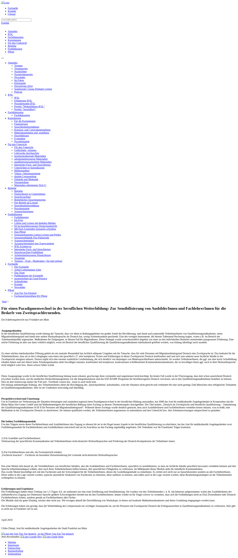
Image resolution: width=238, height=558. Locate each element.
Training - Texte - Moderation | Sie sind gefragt (38, 261)
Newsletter (19, 77)
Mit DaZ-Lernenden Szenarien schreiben (35, 229)
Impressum (13, 545)
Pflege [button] (11, 290)
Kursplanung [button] (14, 118)
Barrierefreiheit (15, 551)
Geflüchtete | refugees (25, 150)
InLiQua (18, 220)
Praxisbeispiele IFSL (24, 103)
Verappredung (21, 182)
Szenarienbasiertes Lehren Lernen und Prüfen (37, 234)
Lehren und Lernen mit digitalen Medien (35, 223)
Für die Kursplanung (24, 121)
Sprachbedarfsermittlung (26, 127)
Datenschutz (14, 548)
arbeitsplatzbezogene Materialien (31, 159)
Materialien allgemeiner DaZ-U (30, 185)
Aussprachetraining (24, 240)
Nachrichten (20, 71)
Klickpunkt (20, 83)
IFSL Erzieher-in (22, 246)
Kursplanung (14, 40)
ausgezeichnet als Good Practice (30, 278)
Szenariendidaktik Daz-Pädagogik (31, 237)
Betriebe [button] (12, 188)
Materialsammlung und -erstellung (31, 132)
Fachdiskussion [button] (15, 112)
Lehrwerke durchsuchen (26, 153)
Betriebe (12, 46)
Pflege (11, 51)
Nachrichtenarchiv (23, 74)
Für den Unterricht (17, 43)
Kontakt (12, 11)
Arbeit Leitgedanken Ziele (27, 269)
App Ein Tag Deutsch (25, 293)
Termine (18, 65)
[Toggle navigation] (2, 58)
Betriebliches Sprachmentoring (30, 199)
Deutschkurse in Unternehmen (29, 194)
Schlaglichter (21, 281)
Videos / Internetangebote (27, 173)
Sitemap (12, 542)
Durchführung (21, 135)
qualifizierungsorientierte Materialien (33, 162)
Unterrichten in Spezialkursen (29, 167)
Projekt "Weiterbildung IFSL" (29, 106)
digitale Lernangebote (25, 176)
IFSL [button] (10, 94)
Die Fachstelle (21, 266)
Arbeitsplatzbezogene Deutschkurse (32, 255)
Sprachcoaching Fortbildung (28, 252)
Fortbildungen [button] (15, 214)
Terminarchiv (21, 68)
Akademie (19, 258)
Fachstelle (13, 8)
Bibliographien (21, 170)
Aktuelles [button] (12, 62)
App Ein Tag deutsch (62, 533)
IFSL (10, 34)
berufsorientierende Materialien (30, 156)
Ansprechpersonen (23, 211)
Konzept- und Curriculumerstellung (32, 129)
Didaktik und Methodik (26, 179)
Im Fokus (19, 80)
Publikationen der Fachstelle (28, 275)
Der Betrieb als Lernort (26, 202)
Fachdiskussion (15, 37)
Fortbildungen (15, 48)
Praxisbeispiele (21, 141)
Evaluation (19, 138)
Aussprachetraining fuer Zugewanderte (34, 243)
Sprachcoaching (22, 197)
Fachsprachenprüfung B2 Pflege (30, 296)
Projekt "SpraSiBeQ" (25, 109)
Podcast (18, 92)
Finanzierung (21, 124)
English (5, 23)
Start (4, 301)
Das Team (19, 272)
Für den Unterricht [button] (17, 144)
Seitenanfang (14, 553)
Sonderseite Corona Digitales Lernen (33, 89)
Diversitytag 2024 (23, 86)
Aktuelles (12, 31)
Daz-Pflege (20, 231)
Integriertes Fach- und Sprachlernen (32, 164)
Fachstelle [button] (13, 264)
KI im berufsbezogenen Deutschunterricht (35, 226)
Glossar (12, 14)
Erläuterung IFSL (23, 100)
